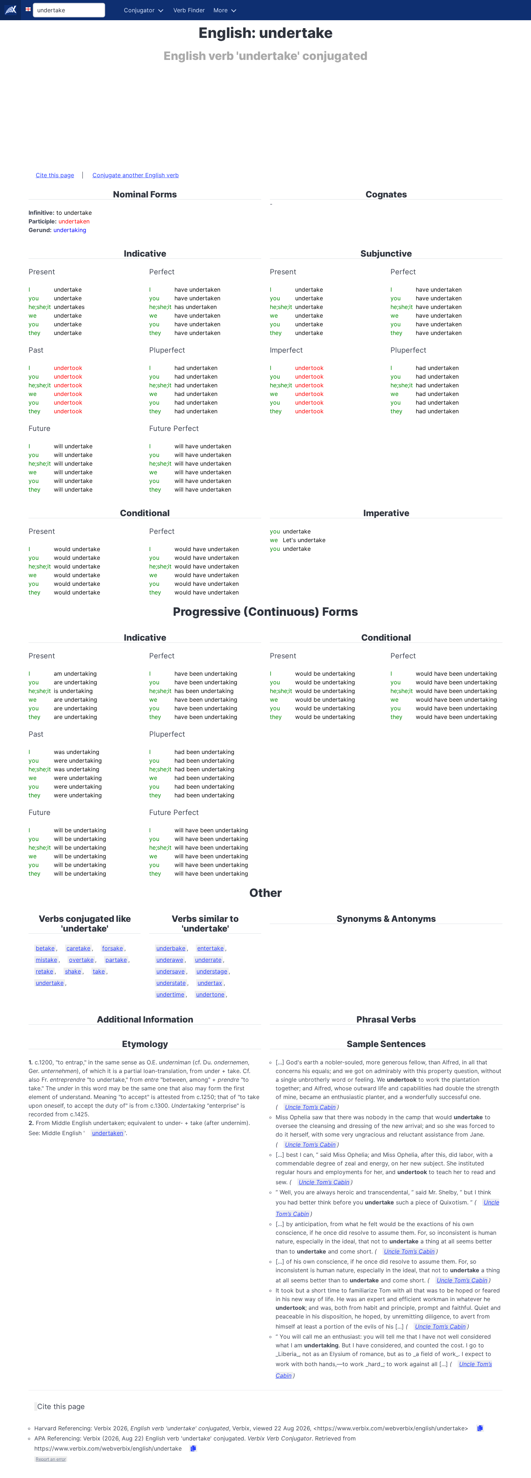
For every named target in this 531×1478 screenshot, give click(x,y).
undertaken (107, 1133)
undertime (170, 994)
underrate (208, 959)
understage (212, 971)
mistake (46, 959)
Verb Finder (189, 10)
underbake (170, 948)
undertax (210, 982)
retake (44, 971)
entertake (210, 948)
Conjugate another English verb (135, 175)
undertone (210, 994)
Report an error (51, 1459)
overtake (81, 959)
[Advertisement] (245, 113)
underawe (169, 959)
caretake (78, 948)
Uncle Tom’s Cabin (310, 1107)
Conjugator (139, 10)
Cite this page (55, 175)
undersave (170, 971)
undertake (50, 982)
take (99, 971)
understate (171, 982)
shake (73, 971)
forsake (112, 948)
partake (116, 959)
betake (45, 948)
